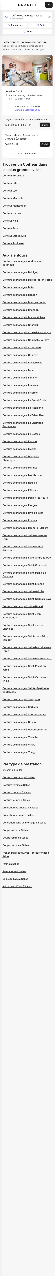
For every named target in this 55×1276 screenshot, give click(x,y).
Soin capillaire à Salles (15, 878)
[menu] (4, 5)
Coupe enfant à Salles (15, 830)
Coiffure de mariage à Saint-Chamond (24, 565)
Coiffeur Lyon (10, 190)
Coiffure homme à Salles (16, 792)
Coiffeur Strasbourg (14, 235)
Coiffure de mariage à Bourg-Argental (24, 302)
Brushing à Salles (12, 769)
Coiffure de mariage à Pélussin (20, 490)
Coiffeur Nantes (11, 213)
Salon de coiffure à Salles (17, 886)
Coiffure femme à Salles (16, 784)
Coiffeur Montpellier (14, 205)
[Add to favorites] (48, 59)
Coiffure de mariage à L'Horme (20, 392)
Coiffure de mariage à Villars (18, 744)
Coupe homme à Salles (15, 845)
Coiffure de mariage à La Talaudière (23, 415)
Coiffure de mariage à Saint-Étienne (23, 583)
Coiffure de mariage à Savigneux (21, 699)
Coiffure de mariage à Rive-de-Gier (22, 512)
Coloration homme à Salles (18, 815)
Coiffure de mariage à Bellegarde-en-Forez (27, 279)
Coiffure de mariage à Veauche (20, 737)
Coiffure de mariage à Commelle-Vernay (25, 339)
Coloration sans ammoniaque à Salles (24, 822)
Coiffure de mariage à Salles (18, 777)
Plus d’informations (27, 153)
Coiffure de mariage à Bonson (19, 294)
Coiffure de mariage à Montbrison (22, 475)
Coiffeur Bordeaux (13, 175)
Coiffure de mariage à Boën (18, 287)
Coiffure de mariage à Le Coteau (21, 433)
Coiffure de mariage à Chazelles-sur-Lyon (26, 332)
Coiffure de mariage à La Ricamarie (22, 407)
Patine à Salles (10, 863)
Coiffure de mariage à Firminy (19, 377)
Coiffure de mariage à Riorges (19, 505)
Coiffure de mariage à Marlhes (19, 467)
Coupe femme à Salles (15, 837)
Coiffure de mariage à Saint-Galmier (23, 591)
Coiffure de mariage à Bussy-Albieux (23, 317)
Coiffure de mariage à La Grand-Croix (24, 400)
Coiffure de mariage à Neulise (19, 482)
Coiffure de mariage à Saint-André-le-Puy (26, 557)
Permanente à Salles (14, 871)
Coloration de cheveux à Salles (20, 807)
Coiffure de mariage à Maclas (19, 448)
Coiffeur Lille (9, 183)
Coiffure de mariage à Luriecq (19, 441)
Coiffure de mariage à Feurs (18, 370)
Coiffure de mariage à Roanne (19, 520)
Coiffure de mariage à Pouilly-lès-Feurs (25, 497)
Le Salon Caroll (13, 91)
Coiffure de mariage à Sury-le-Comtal (24, 714)
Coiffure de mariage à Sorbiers (20, 706)
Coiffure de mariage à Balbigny (20, 272)
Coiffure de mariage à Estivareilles (22, 362)
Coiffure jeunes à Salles (16, 799)
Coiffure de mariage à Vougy (19, 752)
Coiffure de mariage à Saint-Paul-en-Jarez (27, 658)
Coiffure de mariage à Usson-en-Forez (24, 729)
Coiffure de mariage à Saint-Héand (22, 606)
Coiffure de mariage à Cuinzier (20, 354)
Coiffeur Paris (10, 228)
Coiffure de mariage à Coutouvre (21, 347)
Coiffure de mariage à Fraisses (20, 385)
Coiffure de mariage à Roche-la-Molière (25, 527)
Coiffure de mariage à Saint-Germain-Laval (27, 598)
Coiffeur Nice (10, 220)
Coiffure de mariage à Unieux (19, 722)
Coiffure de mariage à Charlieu (20, 324)
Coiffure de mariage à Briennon (20, 309)
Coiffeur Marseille (12, 198)
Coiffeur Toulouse (13, 243)
